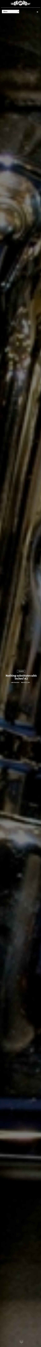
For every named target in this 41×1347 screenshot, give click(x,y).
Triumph (21, 671)
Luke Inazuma (15, 682)
